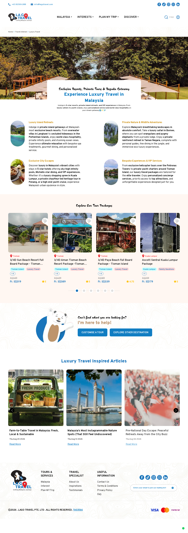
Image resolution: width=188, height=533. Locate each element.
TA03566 (78, 510)
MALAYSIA (63, 17)
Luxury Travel (34, 32)
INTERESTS (84, 17)
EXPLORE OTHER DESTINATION (131, 332)
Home (10, 32)
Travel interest (21, 32)
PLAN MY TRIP (108, 17)
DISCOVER (130, 17)
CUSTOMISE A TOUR (93, 332)
